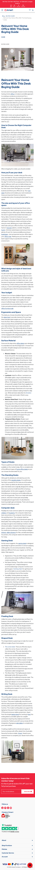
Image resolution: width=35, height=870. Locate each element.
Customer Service (8, 853)
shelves (3, 532)
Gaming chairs (17, 569)
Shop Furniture (7, 845)
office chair (7, 236)
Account (5, 857)
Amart (20, 733)
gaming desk (22, 543)
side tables (19, 723)
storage (9, 228)
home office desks (22, 469)
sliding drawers (11, 532)
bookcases (4, 234)
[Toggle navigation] (2, 10)
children (3, 513)
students (12, 513)
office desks (20, 343)
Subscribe (27, 791)
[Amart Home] (8, 10)
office (12, 94)
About (4, 840)
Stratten (28, 393)
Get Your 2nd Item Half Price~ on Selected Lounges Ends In (17, 4)
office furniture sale (7, 308)
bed (29, 714)
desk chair (7, 317)
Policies (4, 849)
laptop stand (15, 714)
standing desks (16, 480)
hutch (3, 230)
